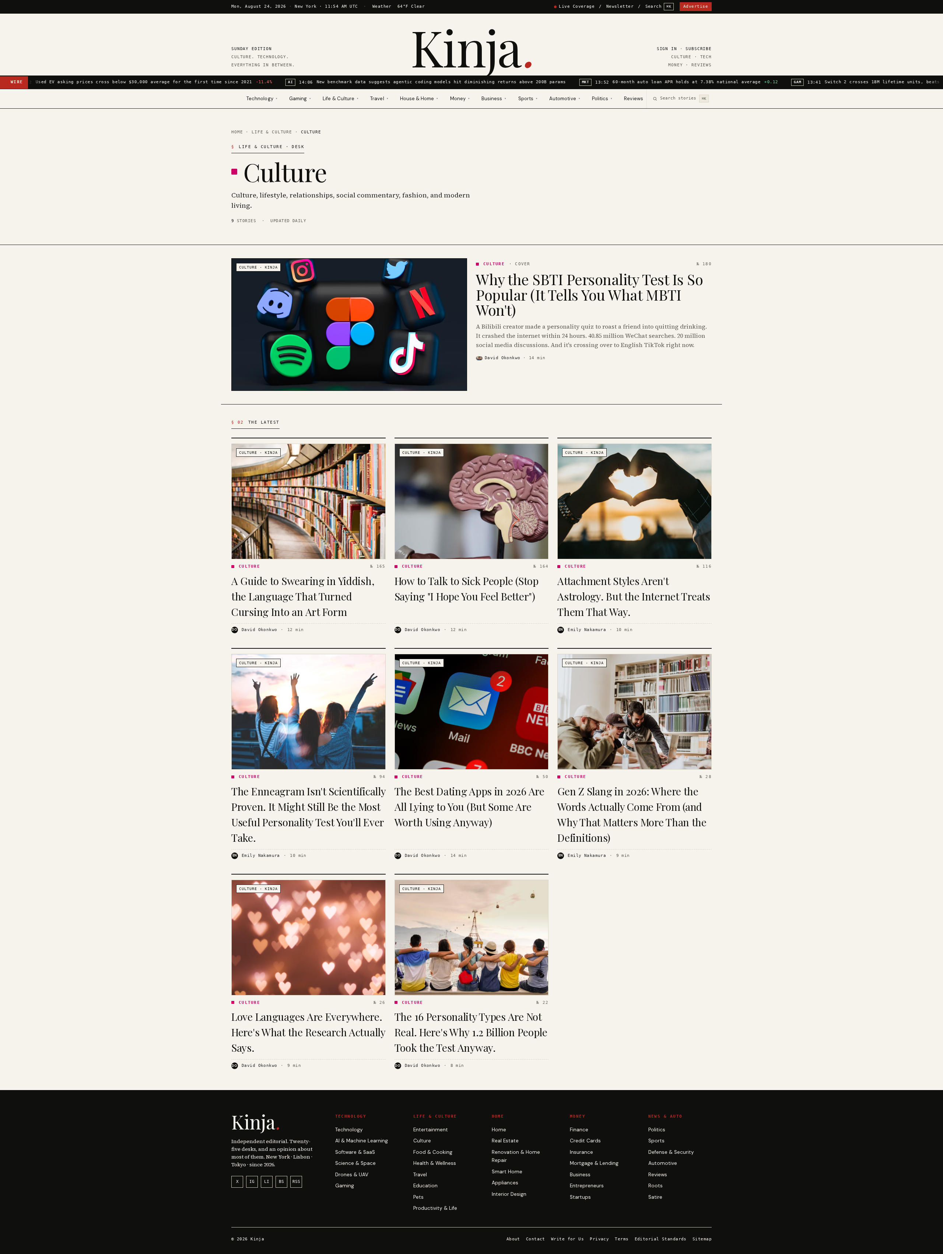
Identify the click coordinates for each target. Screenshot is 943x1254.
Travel (420, 1174)
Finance (579, 1130)
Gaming (344, 1186)
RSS (296, 1181)
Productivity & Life (435, 1208)
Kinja (471, 46)
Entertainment (430, 1130)
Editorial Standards (661, 1239)
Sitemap (702, 1239)
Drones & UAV (351, 1174)
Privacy (599, 1239)
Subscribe (699, 48)
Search (658, 6)
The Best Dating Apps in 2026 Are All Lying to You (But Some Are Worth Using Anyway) (469, 806)
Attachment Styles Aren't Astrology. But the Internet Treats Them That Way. (633, 596)
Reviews (633, 98)
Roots (655, 1186)
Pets (418, 1197)
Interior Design (509, 1194)
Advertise (695, 6)
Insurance (581, 1152)
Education (425, 1186)
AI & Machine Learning (361, 1141)
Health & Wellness (434, 1163)
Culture (422, 1141)
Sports (656, 1141)
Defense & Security (671, 1152)
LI (266, 1181)
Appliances (505, 1183)
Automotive (662, 1163)
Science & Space (355, 1163)
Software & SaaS (355, 1152)
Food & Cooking (432, 1152)
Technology (349, 1130)
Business (580, 1174)
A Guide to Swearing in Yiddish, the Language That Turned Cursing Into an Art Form (302, 596)
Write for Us (567, 1239)
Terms (621, 1239)
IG (252, 1181)
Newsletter (620, 6)
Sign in (667, 48)
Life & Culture (272, 132)
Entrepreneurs (587, 1186)
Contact (535, 1239)
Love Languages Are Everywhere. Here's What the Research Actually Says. (308, 1032)
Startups (580, 1197)
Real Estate (505, 1141)
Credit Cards (585, 1141)
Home (237, 132)
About (513, 1239)
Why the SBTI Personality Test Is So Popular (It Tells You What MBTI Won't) (589, 294)
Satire (655, 1197)
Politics (656, 1130)
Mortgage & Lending (594, 1163)
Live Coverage (577, 6)
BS (281, 1181)
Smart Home (507, 1172)
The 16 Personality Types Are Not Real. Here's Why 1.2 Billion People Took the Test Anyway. (471, 1032)
